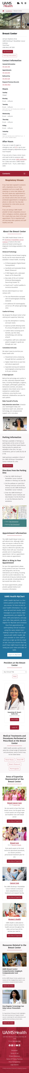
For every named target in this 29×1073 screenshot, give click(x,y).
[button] (1, 18)
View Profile (14, 719)
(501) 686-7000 (17, 1041)
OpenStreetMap (22, 518)
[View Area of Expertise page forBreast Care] (14, 834)
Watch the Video (8, 986)
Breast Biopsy (9, 760)
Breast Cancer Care (14, 803)
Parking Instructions (9, 55)
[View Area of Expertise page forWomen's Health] (14, 910)
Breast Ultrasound (14, 764)
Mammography (14, 769)
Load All (14, 727)
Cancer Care (16, 805)
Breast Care (14, 843)
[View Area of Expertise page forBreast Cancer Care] (14, 793)
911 (16, 147)
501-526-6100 (6, 73)
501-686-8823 (6, 85)
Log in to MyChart (14, 655)
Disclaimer (14, 1050)
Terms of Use (14, 1053)
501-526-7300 (6, 67)
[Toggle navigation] (24, 173)
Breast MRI (20, 760)
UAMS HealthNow (21, 159)
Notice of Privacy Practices (14, 1059)
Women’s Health (14, 919)
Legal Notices (15, 1065)
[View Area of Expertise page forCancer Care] (14, 874)
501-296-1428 (6, 79)
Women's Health (16, 845)
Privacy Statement (14, 1056)
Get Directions (7, 51)
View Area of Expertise (14, 821)
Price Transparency (14, 1062)
